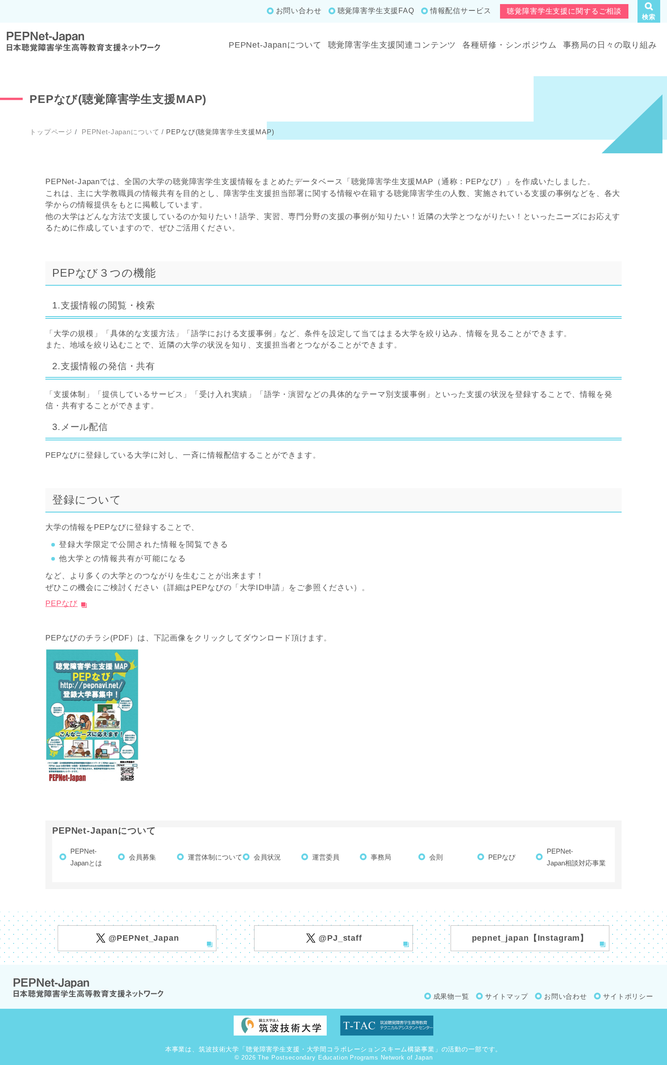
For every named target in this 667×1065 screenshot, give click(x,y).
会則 (436, 857)
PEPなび (61, 603)
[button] (649, 11)
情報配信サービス (460, 11)
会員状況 (267, 857)
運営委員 (325, 857)
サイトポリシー (628, 996)
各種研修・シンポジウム (509, 44)
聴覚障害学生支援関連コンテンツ (392, 44)
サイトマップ (506, 996)
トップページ (51, 132)
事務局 (381, 857)
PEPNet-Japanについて (275, 44)
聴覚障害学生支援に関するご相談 (564, 11)
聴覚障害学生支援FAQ (376, 11)
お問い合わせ (299, 11)
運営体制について (215, 857)
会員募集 (142, 857)
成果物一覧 (451, 996)
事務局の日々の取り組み (610, 44)
